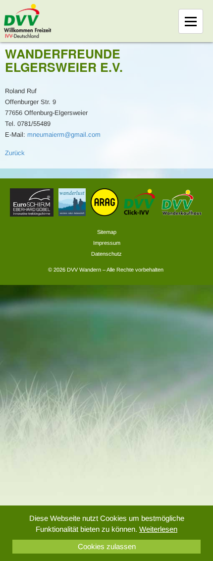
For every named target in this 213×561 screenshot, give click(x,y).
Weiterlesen (158, 529)
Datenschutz (106, 254)
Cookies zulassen (107, 546)
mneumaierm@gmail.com (64, 134)
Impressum (106, 243)
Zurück (15, 153)
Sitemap (106, 232)
